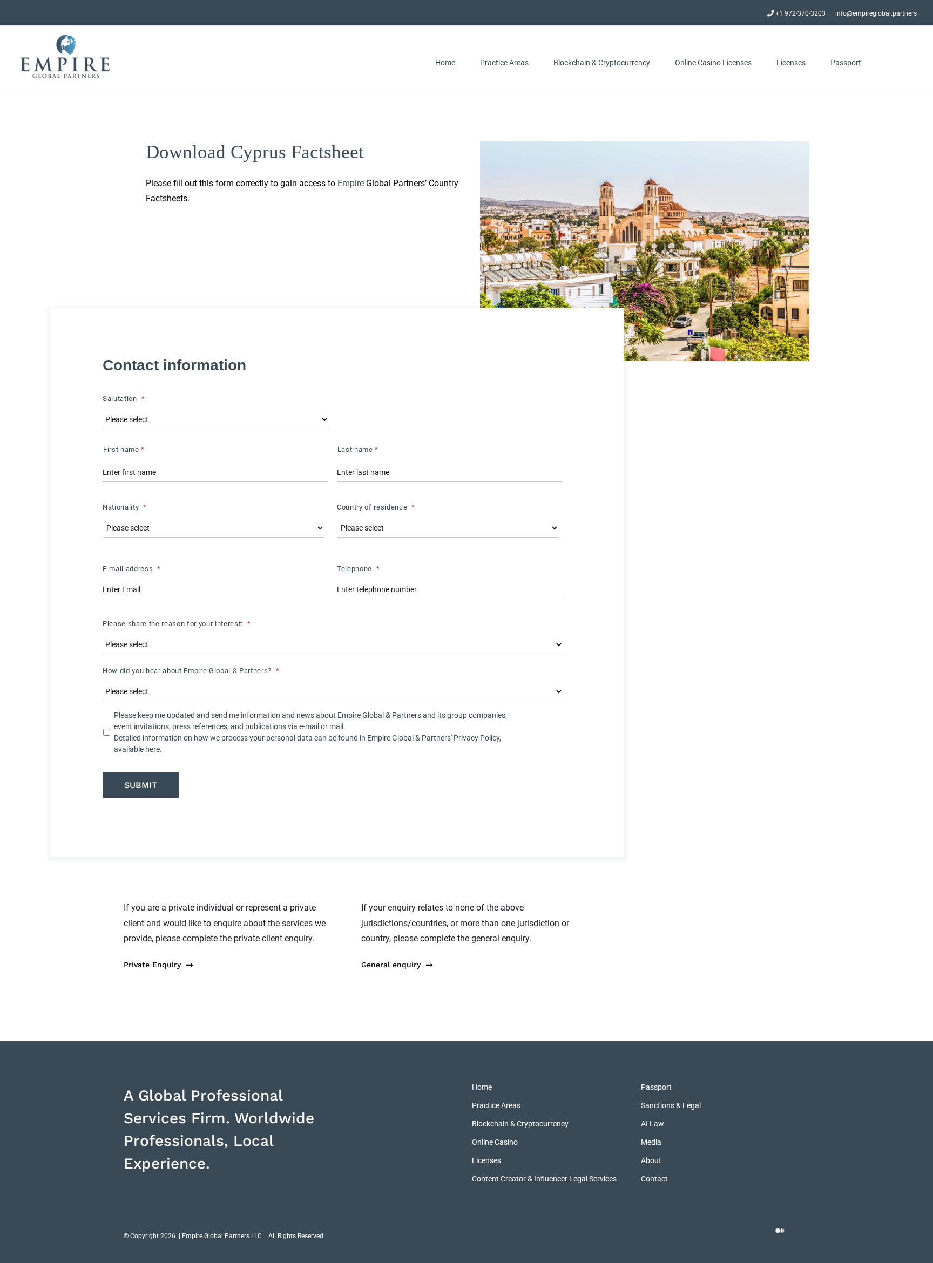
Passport (656, 1087)
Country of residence (376, 507)
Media (651, 1142)
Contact (654, 1178)
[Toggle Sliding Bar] (889, 62)
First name (124, 449)
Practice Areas (496, 1105)
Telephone (358, 569)
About (651, 1160)
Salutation (124, 399)
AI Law (652, 1123)
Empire (350, 183)
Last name (357, 449)
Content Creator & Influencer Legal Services (544, 1178)
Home (482, 1087)
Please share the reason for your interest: (177, 624)
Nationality (125, 507)
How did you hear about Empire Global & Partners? (191, 671)
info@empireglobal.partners (876, 13)
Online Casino (495, 1142)
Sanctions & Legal (671, 1105)
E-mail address (132, 569)
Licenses (486, 1160)
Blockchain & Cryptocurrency (520, 1123)
